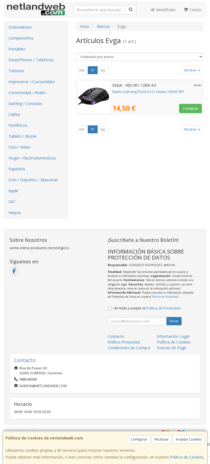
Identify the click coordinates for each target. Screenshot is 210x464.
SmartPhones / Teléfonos (31, 59)
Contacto (116, 336)
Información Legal (173, 336)
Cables (14, 114)
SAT (12, 201)
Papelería (16, 168)
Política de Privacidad (165, 297)
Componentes (21, 38)
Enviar (174, 321)
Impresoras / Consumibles (31, 81)
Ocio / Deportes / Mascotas (33, 179)
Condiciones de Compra (129, 347)
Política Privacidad (124, 342)
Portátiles (16, 49)
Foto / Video (19, 147)
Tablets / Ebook (22, 136)
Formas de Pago (171, 347)
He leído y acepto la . (147, 308)
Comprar (190, 108)
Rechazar (161, 439)
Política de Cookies (186, 457)
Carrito (195, 9)
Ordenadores (20, 27)
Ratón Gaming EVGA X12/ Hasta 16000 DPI (148, 91)
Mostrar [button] (190, 70)
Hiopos (14, 212)
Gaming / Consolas (25, 103)
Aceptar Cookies (189, 439)
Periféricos (17, 125)
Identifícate (165, 9)
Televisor (16, 70)
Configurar (139, 439)
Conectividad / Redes (27, 92)
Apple (13, 190)
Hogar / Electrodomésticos (32, 158)
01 (93, 70)
